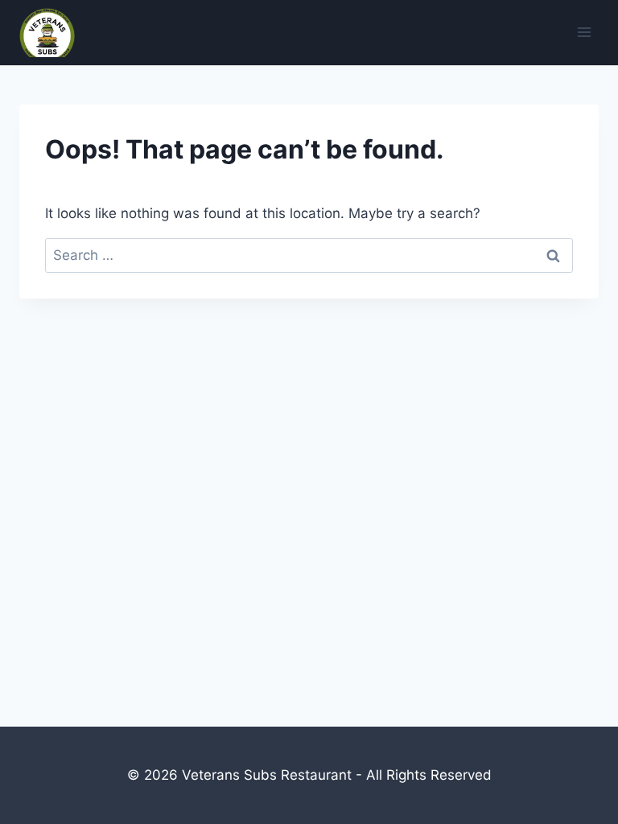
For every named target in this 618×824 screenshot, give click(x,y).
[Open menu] (584, 32)
